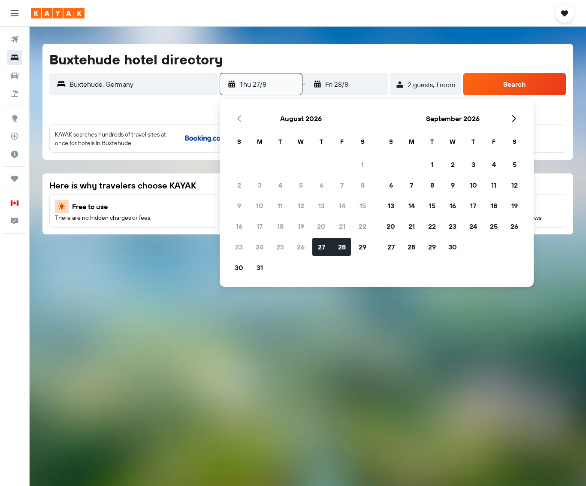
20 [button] (321, 226)
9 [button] (239, 205)
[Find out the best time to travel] (14, 154)
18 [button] (280, 226)
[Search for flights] (14, 39)
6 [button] (321, 185)
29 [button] (362, 247)
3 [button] (260, 185)
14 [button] (342, 205)
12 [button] (301, 205)
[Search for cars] (14, 75)
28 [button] (342, 247)
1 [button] (362, 164)
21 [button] (342, 226)
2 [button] (239, 185)
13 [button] (321, 205)
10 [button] (259, 205)
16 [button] (239, 226)
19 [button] (301, 226)
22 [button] (362, 226)
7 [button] (342, 185)
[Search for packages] (14, 93)
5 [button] (301, 185)
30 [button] (239, 267)
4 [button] (280, 185)
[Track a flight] (14, 136)
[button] (14, 13)
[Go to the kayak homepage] (58, 13)
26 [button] (301, 247)
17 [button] (260, 226)
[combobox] (141, 84)
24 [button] (259, 247)
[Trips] (14, 178)
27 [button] (321, 247)
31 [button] (260, 267)
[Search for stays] (14, 57)
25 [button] (280, 247)
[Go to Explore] (14, 118)
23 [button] (239, 247)
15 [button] (362, 205)
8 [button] (363, 185)
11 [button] (280, 205)
